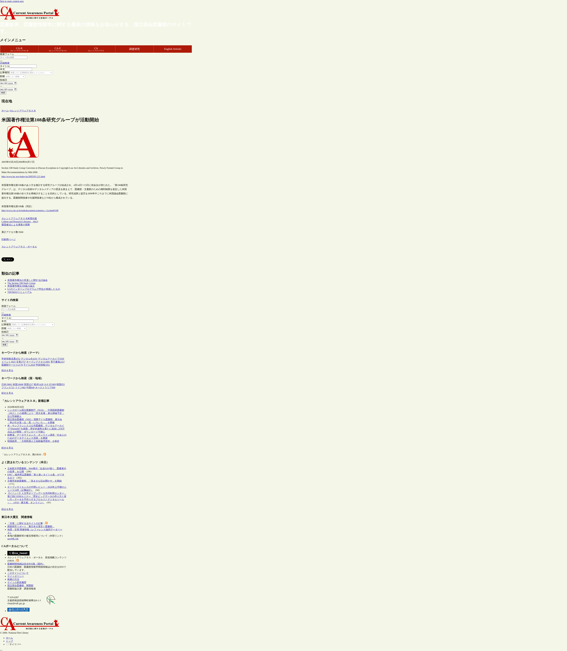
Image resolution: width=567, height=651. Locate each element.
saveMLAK (13, 538)
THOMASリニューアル (19, 292)
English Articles (172, 48)
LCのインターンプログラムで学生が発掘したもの (33, 289)
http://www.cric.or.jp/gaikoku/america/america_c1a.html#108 (29, 210)
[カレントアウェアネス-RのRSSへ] (45, 454)
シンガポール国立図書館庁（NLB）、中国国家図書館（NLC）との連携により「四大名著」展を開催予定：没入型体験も (35, 413)
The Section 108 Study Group (21, 283)
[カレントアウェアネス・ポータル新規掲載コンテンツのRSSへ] (17, 560)
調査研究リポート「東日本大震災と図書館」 (31, 526)
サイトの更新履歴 (16, 582)
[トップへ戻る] (1, 650)
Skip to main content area (12, 1)
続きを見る (7, 370)
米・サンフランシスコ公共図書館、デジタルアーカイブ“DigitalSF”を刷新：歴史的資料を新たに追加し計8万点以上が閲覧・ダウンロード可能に (36, 428)
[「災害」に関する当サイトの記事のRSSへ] (46, 523)
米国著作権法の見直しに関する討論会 (27, 280)
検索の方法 (13, 579)
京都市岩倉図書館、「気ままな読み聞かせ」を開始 (34, 481)
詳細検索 (4, 63)
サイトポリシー (15, 576)
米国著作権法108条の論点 (21, 286)
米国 (29, 218)
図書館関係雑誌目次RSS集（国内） (26, 564)
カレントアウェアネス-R (14, 218)
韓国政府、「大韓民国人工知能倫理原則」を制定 (33, 441)
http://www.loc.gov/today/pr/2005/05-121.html (23, 176)
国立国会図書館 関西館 (20, 585)
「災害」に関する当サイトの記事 (25, 523)
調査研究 (134, 49)
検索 (3, 93)
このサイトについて (18, 573)
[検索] (2, 312)
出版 (34, 218)
